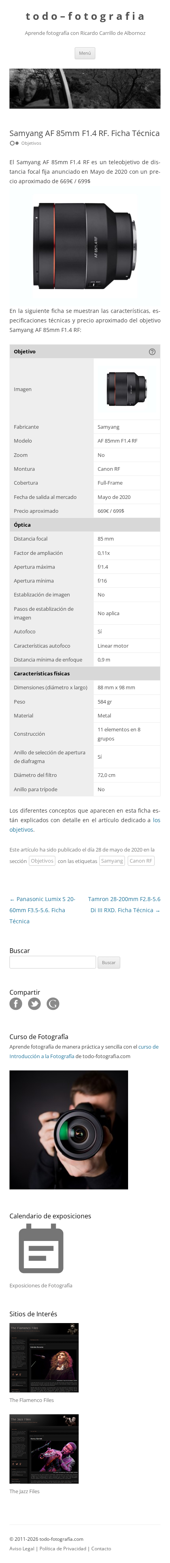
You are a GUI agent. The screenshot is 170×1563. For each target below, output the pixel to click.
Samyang (112, 861)
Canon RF (141, 861)
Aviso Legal (21, 1548)
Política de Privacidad (63, 1548)
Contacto (101, 1548)
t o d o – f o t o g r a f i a (85, 16)
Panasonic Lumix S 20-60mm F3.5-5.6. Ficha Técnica (42, 910)
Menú (85, 53)
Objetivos (42, 861)
